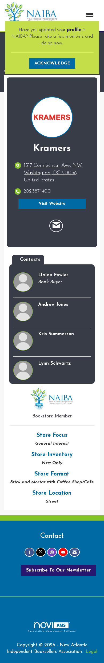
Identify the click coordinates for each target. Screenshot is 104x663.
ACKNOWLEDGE (52, 63)
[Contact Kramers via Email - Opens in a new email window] (56, 226)
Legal (91, 651)
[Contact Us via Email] (74, 552)
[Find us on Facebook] (29, 552)
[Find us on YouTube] (63, 552)
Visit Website (52, 204)
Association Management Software (52, 631)
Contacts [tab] (30, 259)
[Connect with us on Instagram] (52, 552)
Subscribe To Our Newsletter (58, 570)
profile (74, 30)
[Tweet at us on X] (41, 552)
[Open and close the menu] (78, 15)
